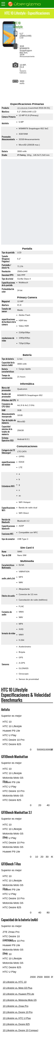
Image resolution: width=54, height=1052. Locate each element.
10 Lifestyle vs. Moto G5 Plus (17, 988)
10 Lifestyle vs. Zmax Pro (15, 1006)
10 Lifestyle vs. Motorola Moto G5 (20, 1000)
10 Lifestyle (18, 25)
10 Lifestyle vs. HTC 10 (14, 982)
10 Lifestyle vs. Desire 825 (16, 1024)
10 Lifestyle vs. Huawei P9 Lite (18, 994)
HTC (15, 23)
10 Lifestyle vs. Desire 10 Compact (20, 1030)
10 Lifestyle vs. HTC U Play (17, 1018)
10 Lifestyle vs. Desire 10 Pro (18, 1012)
